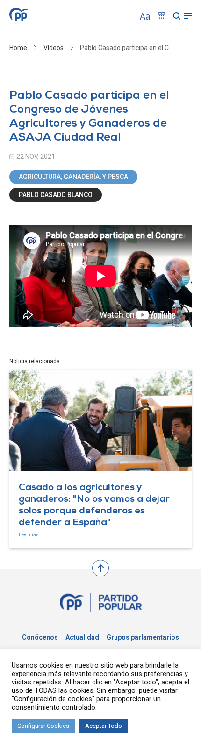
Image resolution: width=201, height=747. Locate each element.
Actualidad (82, 637)
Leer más (29, 534)
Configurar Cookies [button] (43, 725)
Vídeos (53, 47)
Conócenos (40, 637)
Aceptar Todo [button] (103, 725)
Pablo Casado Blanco (56, 195)
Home (18, 47)
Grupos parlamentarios (143, 637)
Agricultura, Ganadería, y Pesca (73, 176)
